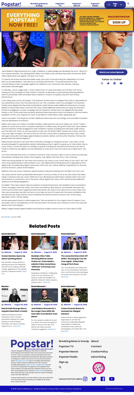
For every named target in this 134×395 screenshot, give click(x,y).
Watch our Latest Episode (112, 72)
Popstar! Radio (95, 4)
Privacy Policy (54, 389)
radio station (39, 371)
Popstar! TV (60, 4)
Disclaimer (77, 389)
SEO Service (109, 388)
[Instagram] (103, 83)
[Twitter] (108, 83)
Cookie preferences (67, 392)
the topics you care (22, 361)
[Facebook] (114, 83)
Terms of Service (66, 389)
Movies (5, 286)
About (95, 341)
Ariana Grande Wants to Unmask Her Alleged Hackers (72, 311)
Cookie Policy (99, 351)
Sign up (115, 5)
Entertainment (9, 234)
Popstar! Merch (76, 4)
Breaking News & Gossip (39, 4)
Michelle (7, 217)
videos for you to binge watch (36, 365)
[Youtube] (120, 83)
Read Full (46, 282)
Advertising (98, 356)
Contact (96, 346)
